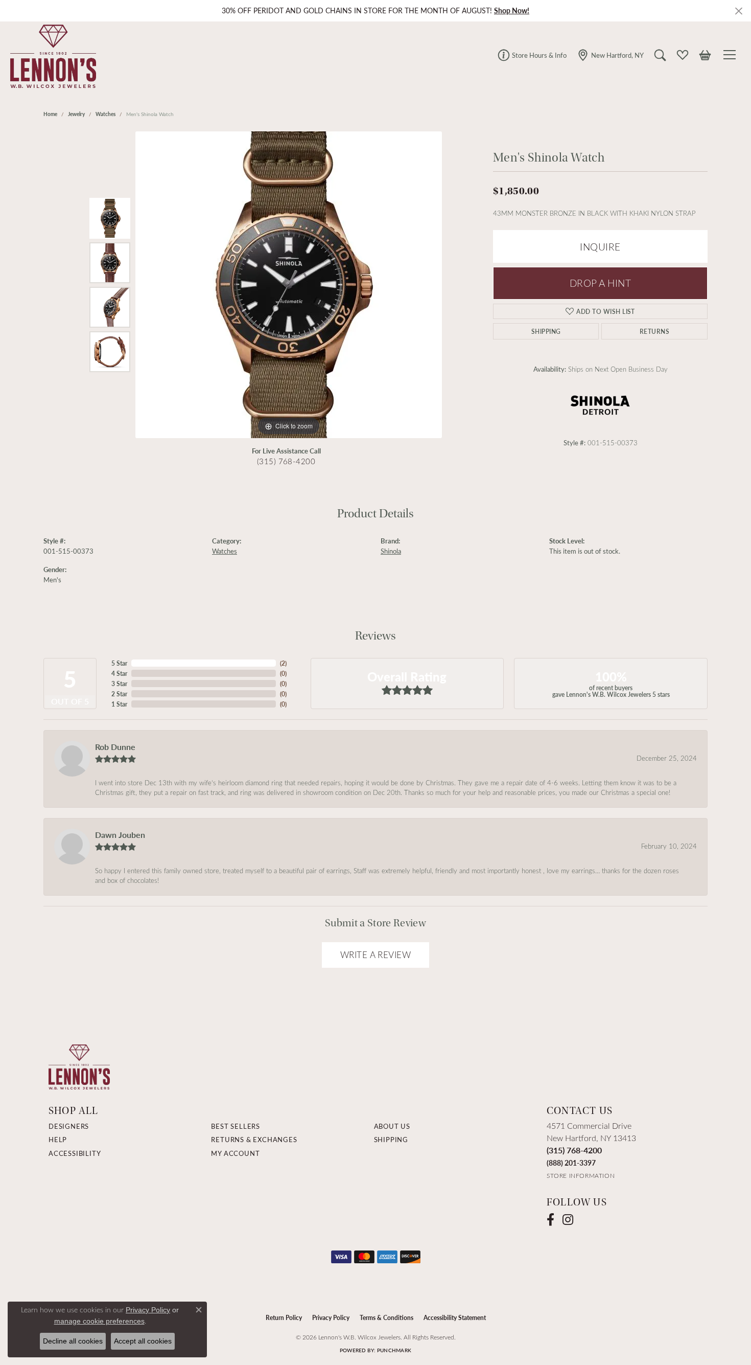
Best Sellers (235, 1126)
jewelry (76, 114)
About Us (392, 1126)
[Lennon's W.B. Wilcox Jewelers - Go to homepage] (79, 1065)
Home (50, 114)
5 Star (119, 663)
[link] (532, 54)
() (283, 663)
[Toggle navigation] (731, 55)
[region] (288, 284)
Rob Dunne (115, 747)
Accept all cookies (143, 1341)
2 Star (119, 694)
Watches (105, 114)
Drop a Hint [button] (600, 283)
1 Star (119, 704)
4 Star (119, 673)
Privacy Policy (330, 1317)
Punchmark (394, 1350)
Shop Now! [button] (511, 10)
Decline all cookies (73, 1341)
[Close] (738, 11)
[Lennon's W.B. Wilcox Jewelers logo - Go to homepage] (50, 54)
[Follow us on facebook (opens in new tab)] (550, 1220)
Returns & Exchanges (254, 1139)
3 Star (119, 683)
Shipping (546, 331)
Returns (654, 331)
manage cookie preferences (99, 1321)
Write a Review (375, 955)
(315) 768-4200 (286, 461)
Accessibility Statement (455, 1317)
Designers (69, 1126)
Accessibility (75, 1153)
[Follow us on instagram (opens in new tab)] (567, 1220)
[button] (660, 54)
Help (58, 1139)
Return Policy (284, 1317)
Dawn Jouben (120, 834)
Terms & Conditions (386, 1317)
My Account (235, 1153)
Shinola (391, 551)
